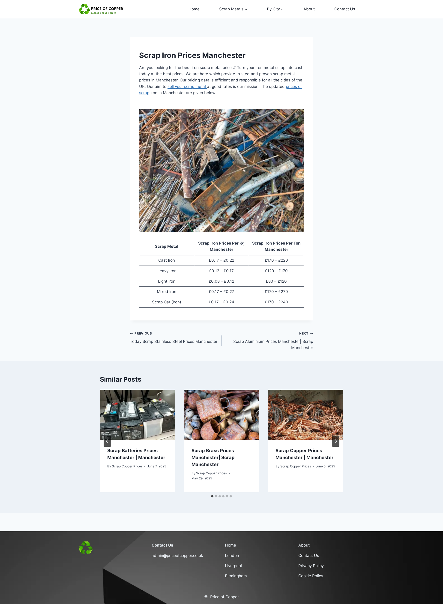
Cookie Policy (310, 576)
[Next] (335, 441)
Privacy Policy (311, 565)
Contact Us (344, 9)
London (232, 555)
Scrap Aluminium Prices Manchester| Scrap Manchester (273, 341)
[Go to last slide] (107, 441)
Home (194, 9)
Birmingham (236, 576)
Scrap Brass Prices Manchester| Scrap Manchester (213, 457)
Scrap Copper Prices (127, 466)
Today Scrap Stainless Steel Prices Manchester (173, 338)
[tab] (212, 496)
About (309, 9)
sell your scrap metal (187, 86)
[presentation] (137, 415)
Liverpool (233, 565)
